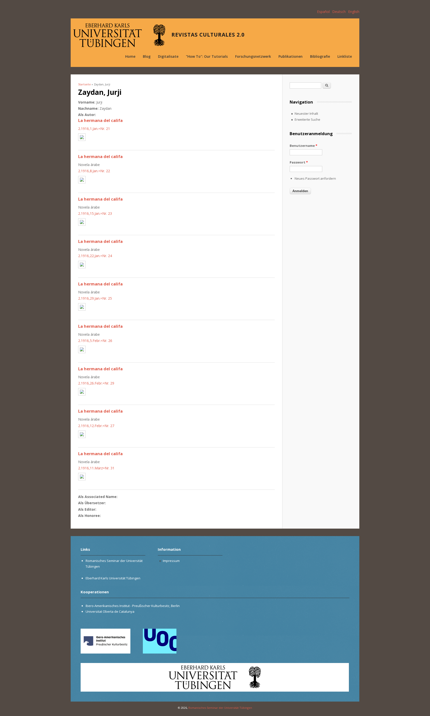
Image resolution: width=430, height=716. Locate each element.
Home (130, 56)
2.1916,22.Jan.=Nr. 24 (95, 255)
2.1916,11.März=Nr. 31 (96, 468)
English (353, 11)
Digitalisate (168, 56)
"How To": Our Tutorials (207, 56)
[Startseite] (119, 35)
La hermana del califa (100, 120)
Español (323, 11)
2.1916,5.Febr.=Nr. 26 (95, 340)
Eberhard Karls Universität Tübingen (113, 578)
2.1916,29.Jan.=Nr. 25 (95, 298)
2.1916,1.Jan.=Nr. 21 (94, 128)
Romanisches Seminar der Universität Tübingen (220, 708)
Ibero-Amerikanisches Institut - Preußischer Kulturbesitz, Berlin (133, 606)
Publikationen (290, 56)
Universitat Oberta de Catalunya (110, 611)
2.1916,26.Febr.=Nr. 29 (96, 383)
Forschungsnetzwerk (253, 56)
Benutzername (303, 145)
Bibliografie (320, 56)
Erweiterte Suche (307, 119)
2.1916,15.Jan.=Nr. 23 (95, 213)
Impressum (171, 560)
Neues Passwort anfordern (315, 178)
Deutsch (339, 11)
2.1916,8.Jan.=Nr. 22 (94, 170)
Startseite (84, 84)
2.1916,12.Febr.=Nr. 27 (96, 425)
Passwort (299, 162)
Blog (147, 56)
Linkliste (344, 56)
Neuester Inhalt (306, 113)
